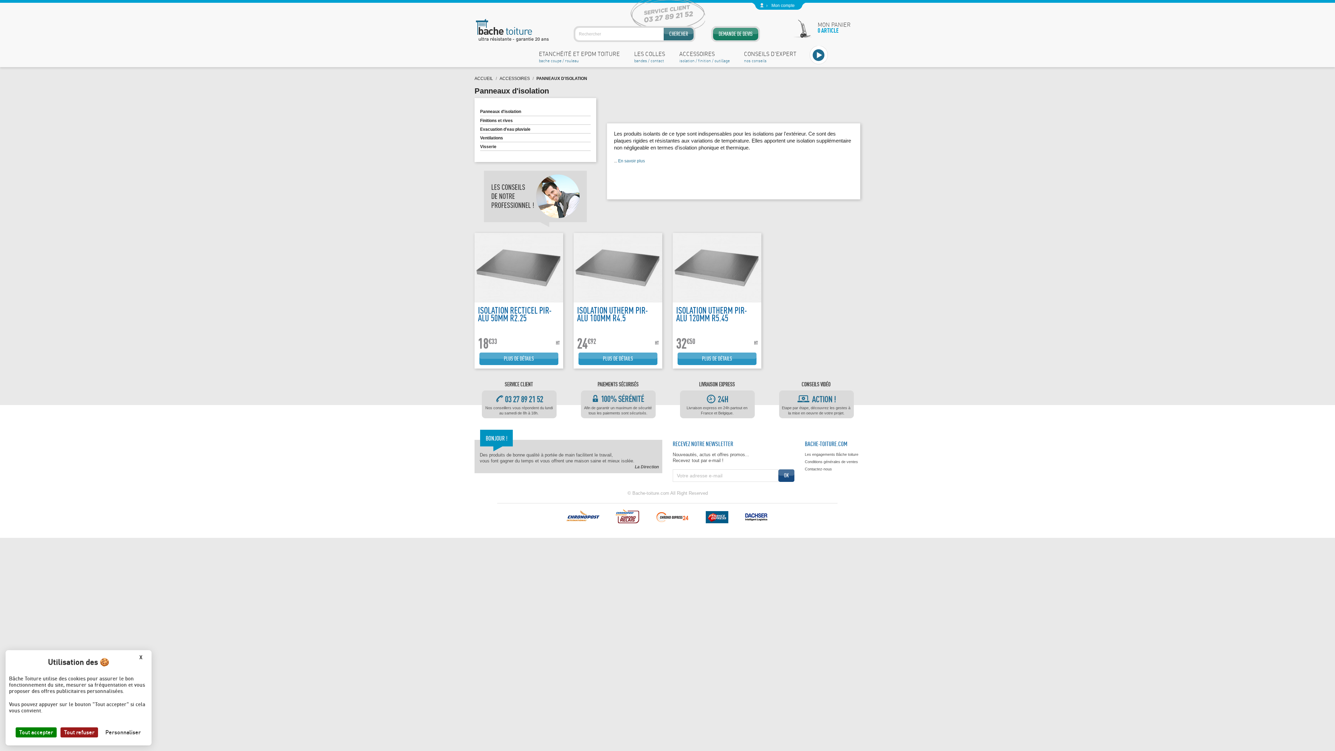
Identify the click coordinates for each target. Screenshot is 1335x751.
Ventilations (491, 138)
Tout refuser (79, 732)
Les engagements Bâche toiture (831, 454)
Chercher (678, 34)
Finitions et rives (496, 120)
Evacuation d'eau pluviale (505, 129)
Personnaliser (123, 732)
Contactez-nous (818, 469)
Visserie (488, 146)
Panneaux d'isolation (500, 111)
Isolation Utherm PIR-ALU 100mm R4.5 (612, 314)
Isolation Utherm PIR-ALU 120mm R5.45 (711, 314)
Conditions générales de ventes (831, 462)
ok (786, 475)
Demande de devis (736, 34)
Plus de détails (519, 358)
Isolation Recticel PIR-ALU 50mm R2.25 (515, 314)
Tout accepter (36, 732)
